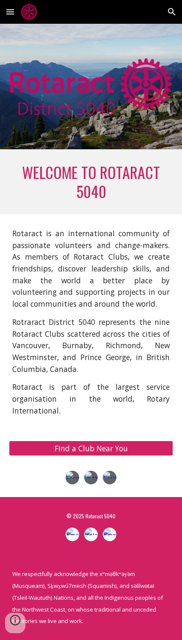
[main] (91, 181)
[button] (10, 11)
